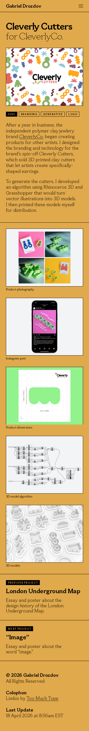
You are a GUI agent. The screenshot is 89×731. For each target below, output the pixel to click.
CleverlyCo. (31, 137)
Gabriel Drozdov (23, 6)
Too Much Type (42, 698)
